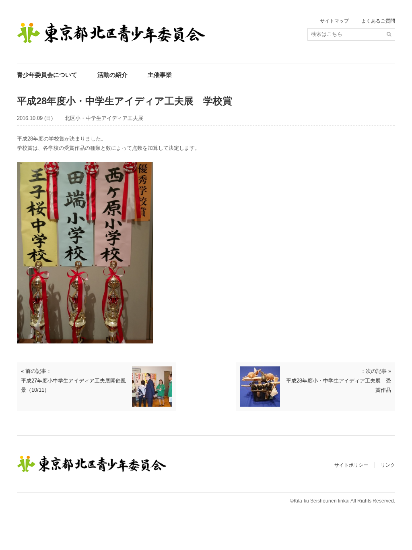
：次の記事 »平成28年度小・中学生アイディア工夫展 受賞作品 (338, 380)
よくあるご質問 (378, 21)
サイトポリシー (351, 465)
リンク (388, 465)
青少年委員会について (47, 74)
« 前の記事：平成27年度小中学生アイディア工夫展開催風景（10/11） (73, 380)
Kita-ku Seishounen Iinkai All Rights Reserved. (344, 501)
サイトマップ (334, 21)
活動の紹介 (112, 74)
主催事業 (160, 74)
